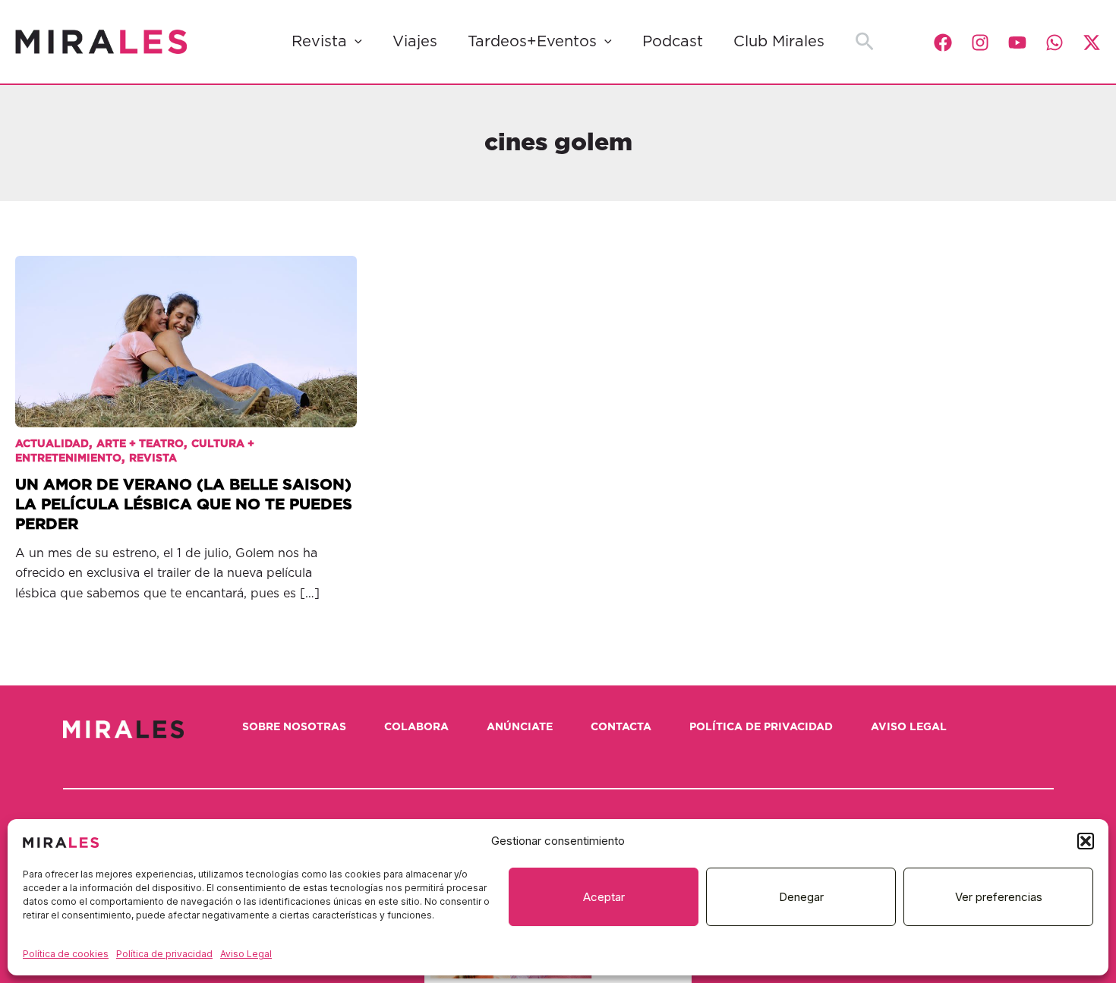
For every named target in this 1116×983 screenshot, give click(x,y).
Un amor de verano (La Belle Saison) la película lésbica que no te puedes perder (183, 504)
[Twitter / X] (1092, 42)
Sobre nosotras (294, 727)
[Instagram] (980, 42)
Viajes (414, 41)
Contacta (621, 727)
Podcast (672, 41)
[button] (1085, 841)
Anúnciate (520, 727)
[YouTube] (1017, 42)
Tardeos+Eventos (532, 41)
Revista (319, 41)
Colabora (416, 727)
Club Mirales (778, 41)
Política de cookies (66, 953)
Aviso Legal (246, 953)
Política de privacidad (164, 953)
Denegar (801, 897)
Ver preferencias (998, 897)
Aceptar (604, 897)
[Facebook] (943, 42)
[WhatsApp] (1054, 42)
